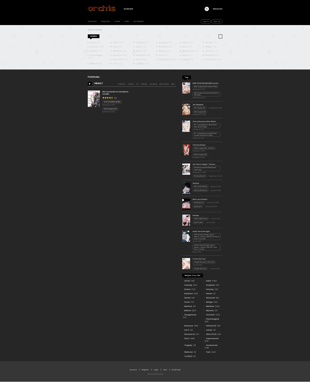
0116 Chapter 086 (200, 112)
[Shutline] (186, 188)
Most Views (164, 84)
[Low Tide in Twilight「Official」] (186, 169)
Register (105, 21)
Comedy (142, 42)
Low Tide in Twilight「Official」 (204, 164)
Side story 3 (198, 206)
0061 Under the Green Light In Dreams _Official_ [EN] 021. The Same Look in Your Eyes (206, 237)
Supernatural (167, 59)
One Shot (212, 51)
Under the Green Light (201, 231)
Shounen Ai (212, 55)
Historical (165, 47)
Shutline (196, 183)
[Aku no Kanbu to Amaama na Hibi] (94, 98)
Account (92, 21)
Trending (153, 84)
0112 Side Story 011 (199, 176)
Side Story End (198, 202)
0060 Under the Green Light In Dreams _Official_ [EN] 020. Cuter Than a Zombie (205, 247)
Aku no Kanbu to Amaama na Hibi (115, 92)
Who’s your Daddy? (200, 199)
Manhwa (119, 51)
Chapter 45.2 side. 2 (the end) (204, 262)
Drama (187, 42)
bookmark (128, 9)
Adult (118, 42)
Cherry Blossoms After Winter (204, 121)
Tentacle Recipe (199, 145)
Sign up (216, 21)
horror (186, 47)
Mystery (164, 51)
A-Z (137, 84)
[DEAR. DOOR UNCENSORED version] (186, 88)
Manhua (95, 51)
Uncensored (213, 59)
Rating (144, 84)
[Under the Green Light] (186, 236)
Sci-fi (163, 55)
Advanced (217, 9)
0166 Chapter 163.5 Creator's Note (205, 86)
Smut (141, 59)
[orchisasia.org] (102, 9)
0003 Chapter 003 (110, 109)
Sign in (206, 21)
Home (90, 30)
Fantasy (211, 42)
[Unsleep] (186, 220)
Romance (119, 55)
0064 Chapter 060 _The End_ (204, 148)
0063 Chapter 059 (200, 155)
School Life (143, 55)
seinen (186, 55)
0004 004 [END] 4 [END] (112, 102)
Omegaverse (190, 51)
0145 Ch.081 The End (200, 219)
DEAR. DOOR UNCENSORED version (205, 83)
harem (117, 47)
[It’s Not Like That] (186, 263)
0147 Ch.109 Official (200, 186)
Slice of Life (120, 59)
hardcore (96, 47)
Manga (210, 47)
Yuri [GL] (141, 63)
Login (117, 21)
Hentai (141, 47)
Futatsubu (98, 30)
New (173, 84)
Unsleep (196, 215)
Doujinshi (165, 42)
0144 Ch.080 (198, 222)
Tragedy (187, 59)
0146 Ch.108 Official (200, 190)
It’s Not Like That (199, 259)
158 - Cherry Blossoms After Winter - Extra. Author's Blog (206, 126)
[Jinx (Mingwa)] (186, 109)
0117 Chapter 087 (199, 108)
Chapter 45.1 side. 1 (200, 269)
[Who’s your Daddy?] (186, 204)
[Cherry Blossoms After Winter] (186, 126)
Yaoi (117, 63)
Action (94, 42)
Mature (142, 51)
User (126, 21)
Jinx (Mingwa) (198, 105)
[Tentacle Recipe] (186, 149)
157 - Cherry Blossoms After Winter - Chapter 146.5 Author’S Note (206, 134)
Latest (130, 84)
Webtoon (95, 63)
